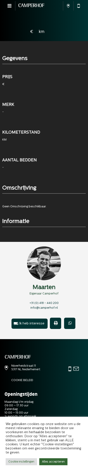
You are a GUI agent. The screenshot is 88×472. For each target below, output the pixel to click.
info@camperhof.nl (44, 307)
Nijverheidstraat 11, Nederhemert (68, 6)
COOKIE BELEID (22, 380)
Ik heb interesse (31, 323)
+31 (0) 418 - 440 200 (44, 303)
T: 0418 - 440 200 (69, 369)
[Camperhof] (31, 5)
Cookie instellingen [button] (21, 461)
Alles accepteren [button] (53, 461)
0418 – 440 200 (78, 6)
